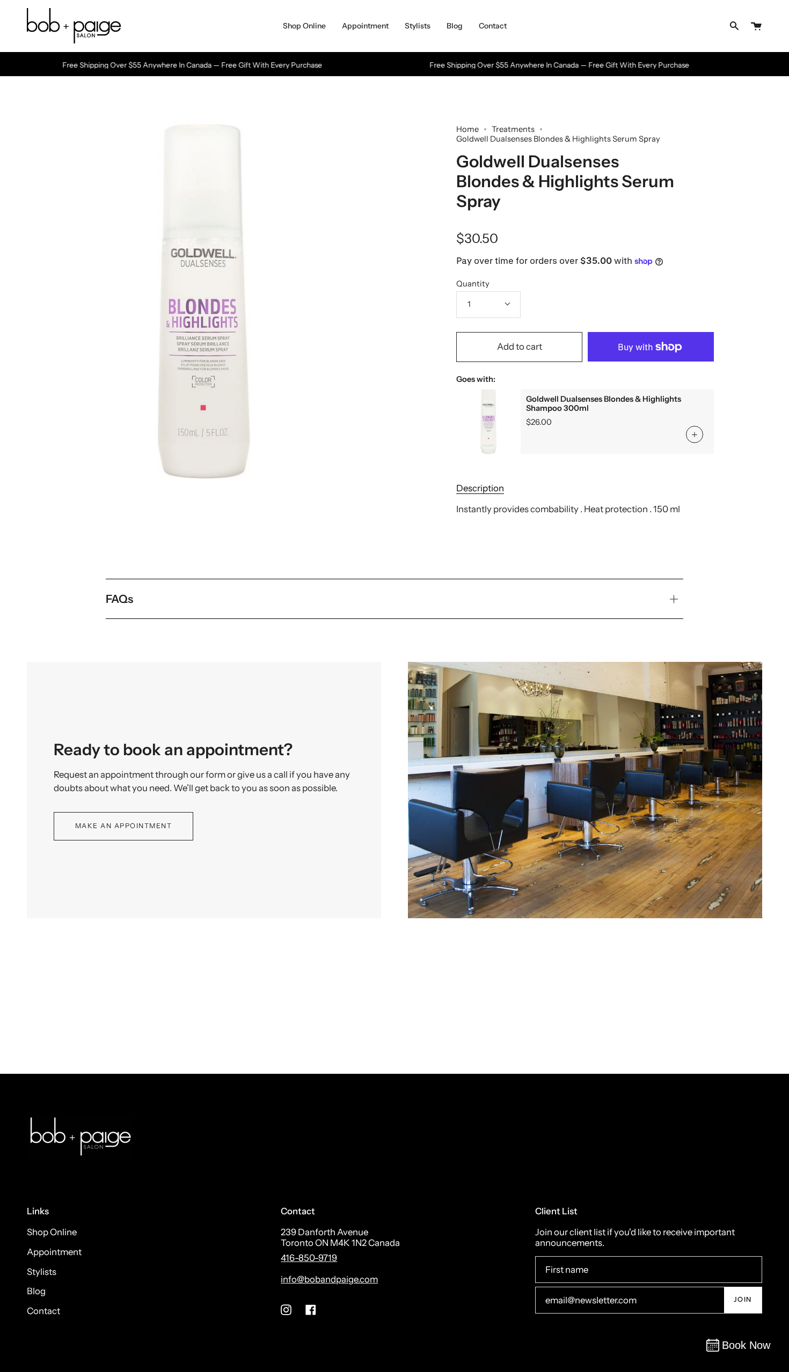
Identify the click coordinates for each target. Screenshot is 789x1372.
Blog (36, 1291)
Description (480, 488)
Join (743, 1299)
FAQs (119, 599)
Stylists (41, 1271)
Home (467, 129)
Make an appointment (123, 826)
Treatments (513, 129)
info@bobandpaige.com (329, 1279)
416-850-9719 (309, 1257)
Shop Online (52, 1232)
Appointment (54, 1251)
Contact (43, 1310)
